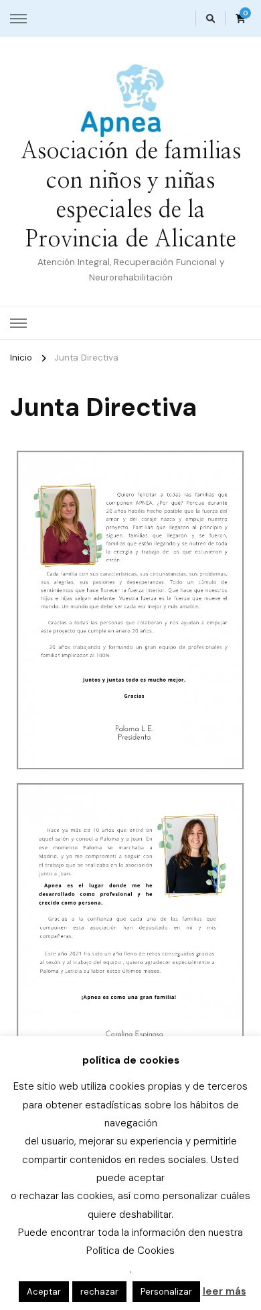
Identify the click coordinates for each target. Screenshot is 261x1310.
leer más (224, 1291)
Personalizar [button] (166, 1291)
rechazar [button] (99, 1291)
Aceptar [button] (44, 1291)
